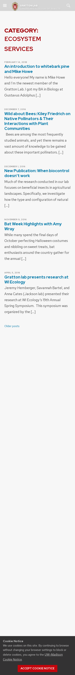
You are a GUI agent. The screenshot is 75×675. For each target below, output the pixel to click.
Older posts (11, 326)
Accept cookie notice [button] (37, 668)
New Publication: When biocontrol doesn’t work (36, 173)
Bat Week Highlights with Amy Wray (33, 226)
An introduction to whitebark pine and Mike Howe (36, 69)
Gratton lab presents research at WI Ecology (36, 279)
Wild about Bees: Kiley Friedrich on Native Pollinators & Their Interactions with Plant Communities (37, 121)
